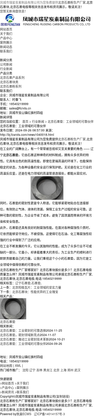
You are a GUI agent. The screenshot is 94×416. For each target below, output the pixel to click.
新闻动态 (6, 46)
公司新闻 (6, 64)
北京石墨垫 (7, 321)
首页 (25, 121)
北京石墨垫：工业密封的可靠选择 (23, 330)
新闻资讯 (8, 392)
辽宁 (32, 370)
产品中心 (6, 38)
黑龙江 (47, 370)
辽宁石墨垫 (23, 283)
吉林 (39, 370)
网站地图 (6, 365)
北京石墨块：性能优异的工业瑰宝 (35, 291)
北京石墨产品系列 (12, 77)
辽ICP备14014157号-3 (49, 414)
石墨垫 (36, 283)
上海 (63, 370)
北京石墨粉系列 (10, 86)
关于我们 (6, 33)
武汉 (77, 370)
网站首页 (6, 29)
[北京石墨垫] (13, 308)
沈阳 (25, 370)
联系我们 (6, 51)
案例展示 (6, 42)
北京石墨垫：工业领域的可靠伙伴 (71, 121)
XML (18, 365)
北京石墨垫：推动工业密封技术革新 (24, 339)
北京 (56, 370)
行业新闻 (6, 68)
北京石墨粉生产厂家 (72, 2)
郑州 (70, 370)
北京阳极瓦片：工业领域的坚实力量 (36, 287)
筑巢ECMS (23, 414)
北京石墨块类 (9, 82)
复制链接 (62, 396)
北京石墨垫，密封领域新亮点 (20, 334)
